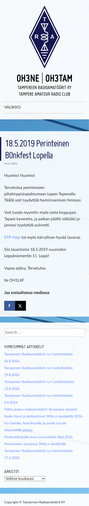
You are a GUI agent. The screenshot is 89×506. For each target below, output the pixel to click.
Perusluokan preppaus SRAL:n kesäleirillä (35, 444)
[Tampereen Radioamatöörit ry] (44, 51)
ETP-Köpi (12, 237)
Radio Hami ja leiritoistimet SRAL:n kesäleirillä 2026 (43, 416)
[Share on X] (20, 306)
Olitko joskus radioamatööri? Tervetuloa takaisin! (40, 409)
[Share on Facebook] (9, 306)
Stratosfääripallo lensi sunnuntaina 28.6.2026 (38, 437)
